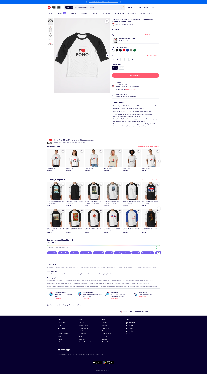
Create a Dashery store (86, 342)
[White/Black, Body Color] (113, 50)
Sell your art (82, 333)
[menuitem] (50, 13)
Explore (50, 13)
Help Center (106, 328)
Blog (59, 331)
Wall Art (95, 13)
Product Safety (106, 333)
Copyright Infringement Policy (72, 305)
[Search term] (122, 7)
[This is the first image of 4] (56, 55)
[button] (103, 2)
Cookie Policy (99, 354)
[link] (52, 252)
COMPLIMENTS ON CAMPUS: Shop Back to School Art (103, 2)
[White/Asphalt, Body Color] (131, 50)
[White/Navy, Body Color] (120, 50)
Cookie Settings (107, 342)
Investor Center (83, 325)
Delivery (104, 322)
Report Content (55, 305)
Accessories (132, 13)
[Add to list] (107, 21)
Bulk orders (61, 342)
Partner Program (84, 328)
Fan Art (60, 325)
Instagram (132, 322)
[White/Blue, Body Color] (127, 50)
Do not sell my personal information (85, 354)
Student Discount (63, 333)
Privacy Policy (71, 354)
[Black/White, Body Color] (117, 50)
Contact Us (105, 339)
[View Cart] (157, 7)
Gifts (157, 13)
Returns (104, 325)
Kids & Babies (119, 13)
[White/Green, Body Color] (134, 50)
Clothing (61, 13)
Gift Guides (61, 322)
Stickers (73, 13)
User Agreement (62, 354)
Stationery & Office (146, 13)
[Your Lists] (153, 7)
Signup (60, 339)
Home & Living (106, 13)
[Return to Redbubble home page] (55, 7)
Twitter (131, 328)
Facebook (132, 325)
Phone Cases (84, 13)
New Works (61, 328)
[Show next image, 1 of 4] (107, 55)
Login (59, 336)
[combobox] (94, 7)
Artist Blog (82, 339)
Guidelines (105, 331)
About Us (81, 322)
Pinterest (131, 334)
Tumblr (131, 331)
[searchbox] (103, 247)
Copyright (105, 336)
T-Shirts (49, 264)
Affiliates (81, 331)
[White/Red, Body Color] (124, 50)
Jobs (80, 336)
